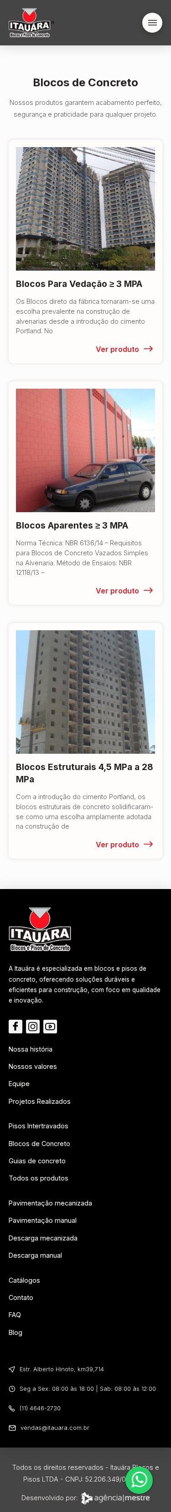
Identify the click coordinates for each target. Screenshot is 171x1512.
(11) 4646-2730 (40, 1408)
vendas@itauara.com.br (55, 1427)
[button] (152, 23)
